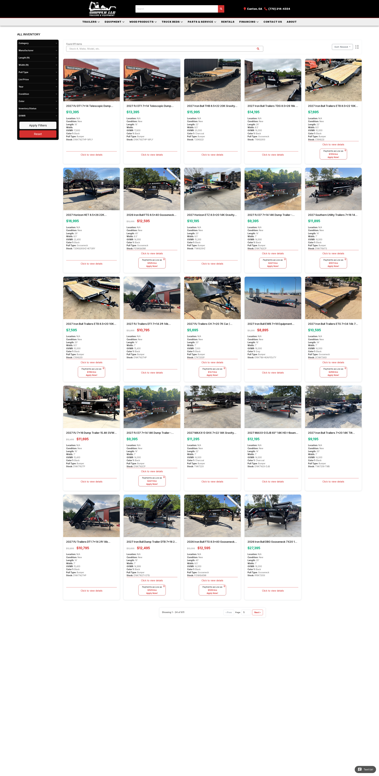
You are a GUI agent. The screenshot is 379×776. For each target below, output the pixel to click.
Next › (257, 612)
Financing (247, 21)
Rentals (228, 21)
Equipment (113, 21)
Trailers (89, 21)
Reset (38, 134)
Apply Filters (38, 125)
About (292, 21)
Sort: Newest (341, 47)
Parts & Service (200, 21)
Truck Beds (171, 21)
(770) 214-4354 (279, 9)
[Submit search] (221, 9)
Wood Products (141, 21)
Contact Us (273, 21)
